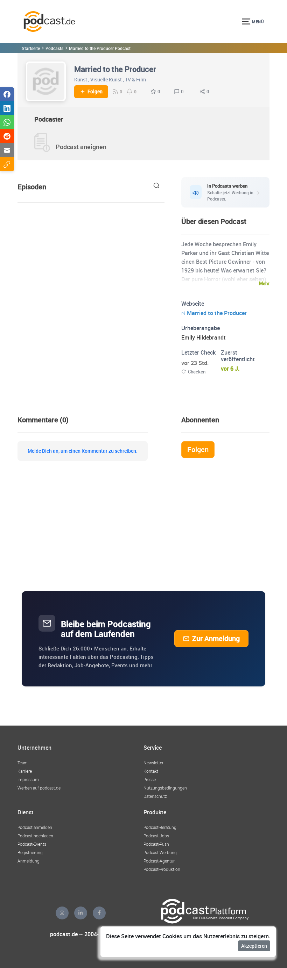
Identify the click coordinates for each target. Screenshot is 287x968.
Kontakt (151, 771)
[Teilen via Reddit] (7, 136)
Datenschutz (155, 796)
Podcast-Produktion (162, 869)
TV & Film (135, 79)
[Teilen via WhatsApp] (7, 122)
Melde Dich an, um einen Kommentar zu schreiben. (83, 451)
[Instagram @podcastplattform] (62, 913)
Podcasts (54, 48)
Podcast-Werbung (160, 852)
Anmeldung (29, 861)
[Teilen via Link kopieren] (7, 164)
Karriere (25, 771)
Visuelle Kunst (106, 79)
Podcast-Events (32, 844)
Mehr (264, 283)
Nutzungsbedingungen (165, 788)
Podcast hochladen (35, 835)
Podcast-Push (156, 844)
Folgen (95, 91)
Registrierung (30, 852)
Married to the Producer (217, 313)
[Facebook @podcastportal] (99, 913)
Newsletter (153, 762)
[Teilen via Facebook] (7, 94)
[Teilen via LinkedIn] (7, 108)
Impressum (28, 779)
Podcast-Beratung (160, 827)
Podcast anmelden (35, 827)
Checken (196, 372)
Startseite (31, 48)
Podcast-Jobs (156, 835)
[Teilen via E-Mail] (7, 150)
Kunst (80, 79)
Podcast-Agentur (159, 861)
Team (23, 762)
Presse (150, 779)
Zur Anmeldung (216, 638)
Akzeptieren (254, 945)
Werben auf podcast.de (39, 788)
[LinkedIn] (80, 913)
